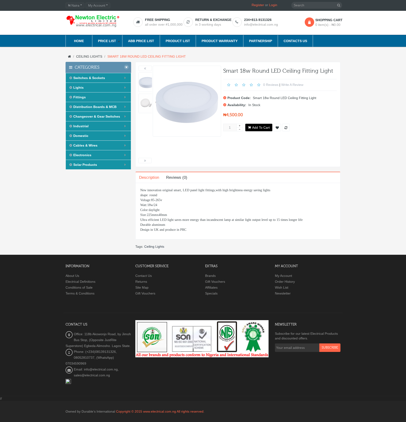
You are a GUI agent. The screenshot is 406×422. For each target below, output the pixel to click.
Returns (141, 281)
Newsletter (283, 293)
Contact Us (143, 276)
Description (149, 177)
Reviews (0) (176, 177)
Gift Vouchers (145, 293)
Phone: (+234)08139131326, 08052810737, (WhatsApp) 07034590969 (91, 357)
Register (258, 5)
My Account (283, 276)
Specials (211, 293)
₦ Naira (74, 5)
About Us (72, 276)
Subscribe (330, 348)
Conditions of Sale (79, 287)
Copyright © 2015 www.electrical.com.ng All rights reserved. (160, 411)
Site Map (141, 287)
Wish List (281, 287)
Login (273, 5)
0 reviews (270, 84)
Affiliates (211, 287)
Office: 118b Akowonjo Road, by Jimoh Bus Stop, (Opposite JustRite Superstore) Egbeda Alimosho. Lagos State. (98, 340)
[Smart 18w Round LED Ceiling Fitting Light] (147, 82)
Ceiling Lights (154, 246)
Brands (210, 276)
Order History (285, 281)
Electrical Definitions (80, 281)
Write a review (292, 84)
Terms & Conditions (80, 293)
